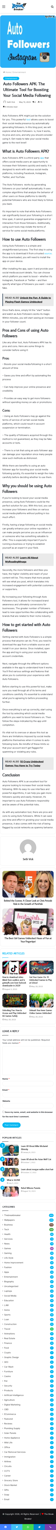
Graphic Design (11, 1357)
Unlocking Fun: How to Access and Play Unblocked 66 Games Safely (14, 1013)
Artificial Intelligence (14, 1395)
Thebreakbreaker (12, 1215)
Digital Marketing (12, 1404)
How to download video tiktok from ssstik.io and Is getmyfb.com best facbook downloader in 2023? (14, 981)
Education (9, 1300)
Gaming (7, 1253)
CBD (6, 1409)
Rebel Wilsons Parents (30, 1188)
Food (6, 1348)
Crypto (7, 1352)
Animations (9, 1333)
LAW (6, 1305)
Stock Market (10, 1485)
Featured (8, 1419)
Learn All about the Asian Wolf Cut (36, 1159)
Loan (6, 1319)
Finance (8, 1343)
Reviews (8, 1423)
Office (7, 1447)
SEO (6, 1362)
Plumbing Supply (12, 1428)
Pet (5, 1381)
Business (8, 1225)
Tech (6, 1229)
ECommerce (10, 1414)
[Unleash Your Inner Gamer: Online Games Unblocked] (41, 1000)
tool (28, 119)
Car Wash (8, 1367)
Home (8, 72)
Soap (6, 1494)
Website (6, 1101)
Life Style (8, 1258)
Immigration (10, 1457)
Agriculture (9, 1400)
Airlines (7, 1461)
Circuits (7, 1466)
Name (6, 1079)
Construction (10, 1324)
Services (8, 1239)
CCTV (7, 1471)
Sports (7, 1315)
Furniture (8, 1371)
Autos (7, 1310)
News (7, 1243)
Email (5, 1090)
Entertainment (19, 72)
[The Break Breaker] (18, 6)
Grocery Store (11, 1480)
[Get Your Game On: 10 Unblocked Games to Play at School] (41, 967)
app (42, 157)
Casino (7, 1376)
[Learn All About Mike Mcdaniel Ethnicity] (10, 1150)
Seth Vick (11, 102)
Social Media (10, 1296)
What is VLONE (13, 1180)
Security (8, 1386)
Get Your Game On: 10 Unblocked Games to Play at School (40, 980)
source (48, 253)
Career (7, 1476)
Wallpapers (9, 1220)
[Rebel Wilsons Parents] (10, 1192)
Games (7, 1248)
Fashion (8, 1267)
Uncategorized (11, 1286)
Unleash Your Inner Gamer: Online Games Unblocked (40, 1011)
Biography (9, 1281)
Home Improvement (13, 1262)
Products (8, 1390)
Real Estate (9, 1338)
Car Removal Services (15, 1452)
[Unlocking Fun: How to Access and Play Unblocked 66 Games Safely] (14, 1000)
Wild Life (8, 1442)
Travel (7, 1329)
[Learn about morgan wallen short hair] (10, 1172)
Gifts (6, 1490)
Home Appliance (12, 1438)
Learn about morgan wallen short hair (37, 1169)
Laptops (8, 1291)
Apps (6, 1272)
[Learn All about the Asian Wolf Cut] (10, 1162)
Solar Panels (10, 1433)
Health (7, 1234)
